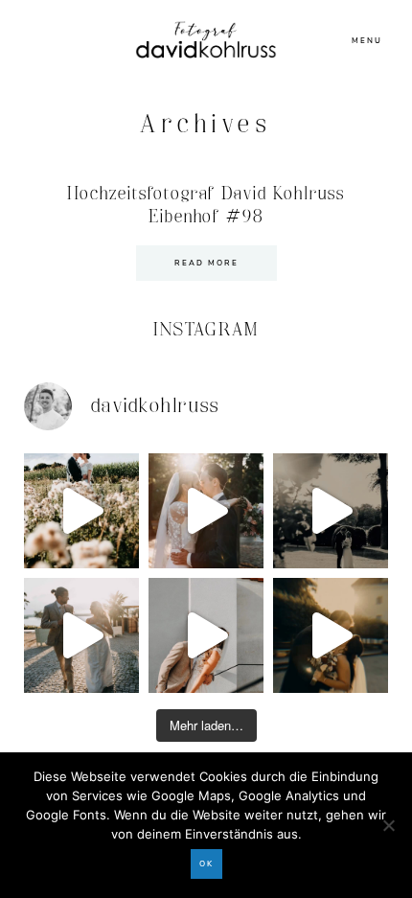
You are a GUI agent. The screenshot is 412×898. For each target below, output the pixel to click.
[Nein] (388, 825)
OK (206, 864)
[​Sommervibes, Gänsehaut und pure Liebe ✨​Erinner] (81, 510)
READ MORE (206, 263)
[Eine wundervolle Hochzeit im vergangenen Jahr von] (206, 510)
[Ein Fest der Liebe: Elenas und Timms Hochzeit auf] (81, 635)
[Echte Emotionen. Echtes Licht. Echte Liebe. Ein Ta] (330, 635)
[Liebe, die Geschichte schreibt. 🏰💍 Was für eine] (206, 635)
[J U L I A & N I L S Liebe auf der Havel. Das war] (330, 510)
